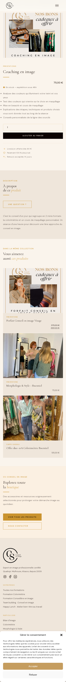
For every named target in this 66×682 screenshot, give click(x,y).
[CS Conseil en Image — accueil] (10, 5)
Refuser (33, 674)
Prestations (9, 66)
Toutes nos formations (13, 590)
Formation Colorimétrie (14, 594)
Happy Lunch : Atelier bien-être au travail (22, 606)
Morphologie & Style (12, 628)
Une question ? (17, 204)
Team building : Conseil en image (18, 602)
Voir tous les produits (22, 517)
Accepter (33, 666)
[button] (61, 634)
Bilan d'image (9, 620)
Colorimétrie (9, 624)
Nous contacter (18, 526)
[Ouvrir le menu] (57, 5)
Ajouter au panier (33, 136)
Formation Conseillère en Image (18, 598)
